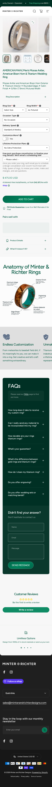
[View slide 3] (27, 647)
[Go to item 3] (27, 59)
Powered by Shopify (40, 772)
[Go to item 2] (17, 59)
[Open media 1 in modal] (33, 22)
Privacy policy (25, 776)
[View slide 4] (30, 647)
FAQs (26, 394)
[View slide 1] (21, 647)
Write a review (26, 609)
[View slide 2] (24, 647)
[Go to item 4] (38, 59)
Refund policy (15, 776)
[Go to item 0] (7, 59)
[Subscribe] (44, 730)
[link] (22, 337)
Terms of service (36, 776)
